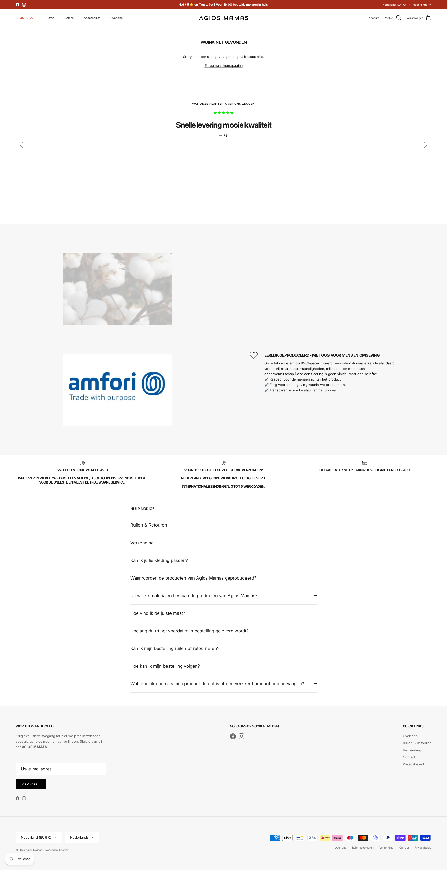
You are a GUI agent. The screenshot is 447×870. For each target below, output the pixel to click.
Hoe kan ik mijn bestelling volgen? (165, 666)
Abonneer (31, 783)
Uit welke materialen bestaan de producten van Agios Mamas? (194, 595)
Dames (69, 18)
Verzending (142, 542)
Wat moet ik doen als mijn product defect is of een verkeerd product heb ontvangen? (217, 683)
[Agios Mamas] (223, 17)
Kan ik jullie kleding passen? (159, 560)
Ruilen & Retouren (148, 525)
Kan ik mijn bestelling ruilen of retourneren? (174, 648)
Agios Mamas (34, 849)
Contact (409, 757)
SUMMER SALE (26, 18)
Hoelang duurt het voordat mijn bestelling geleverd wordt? (189, 630)
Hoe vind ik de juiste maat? (157, 613)
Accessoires (92, 18)
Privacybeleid (413, 764)
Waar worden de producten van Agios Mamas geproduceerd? (193, 578)
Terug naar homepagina (224, 65)
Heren (50, 18)
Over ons (116, 18)
